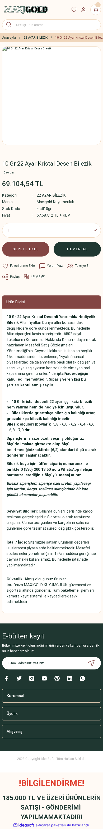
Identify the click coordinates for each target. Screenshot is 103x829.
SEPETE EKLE (26, 249)
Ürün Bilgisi (15, 302)
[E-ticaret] (50, 825)
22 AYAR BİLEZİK (51, 195)
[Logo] (26, 10)
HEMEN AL (77, 249)
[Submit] (91, 663)
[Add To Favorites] (18, 266)
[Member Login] (83, 9)
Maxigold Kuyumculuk (55, 202)
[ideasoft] (23, 825)
